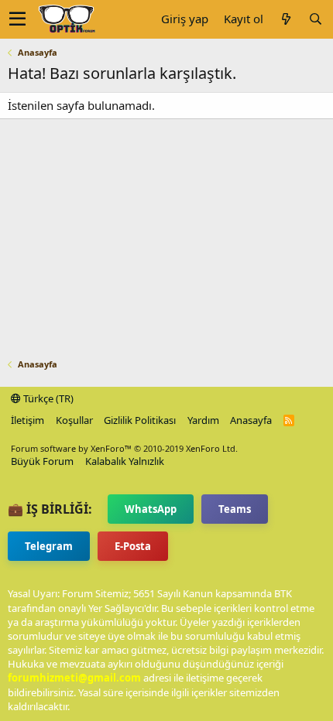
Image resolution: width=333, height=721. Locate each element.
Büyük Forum (42, 461)
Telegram (49, 546)
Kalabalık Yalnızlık (124, 461)
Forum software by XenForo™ (124, 448)
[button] (17, 19)
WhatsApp (151, 509)
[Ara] (315, 19)
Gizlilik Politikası (140, 420)
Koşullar (74, 420)
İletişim (27, 420)
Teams (234, 509)
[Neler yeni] (285, 19)
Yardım (203, 420)
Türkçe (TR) (47, 398)
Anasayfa (251, 420)
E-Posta (133, 546)
